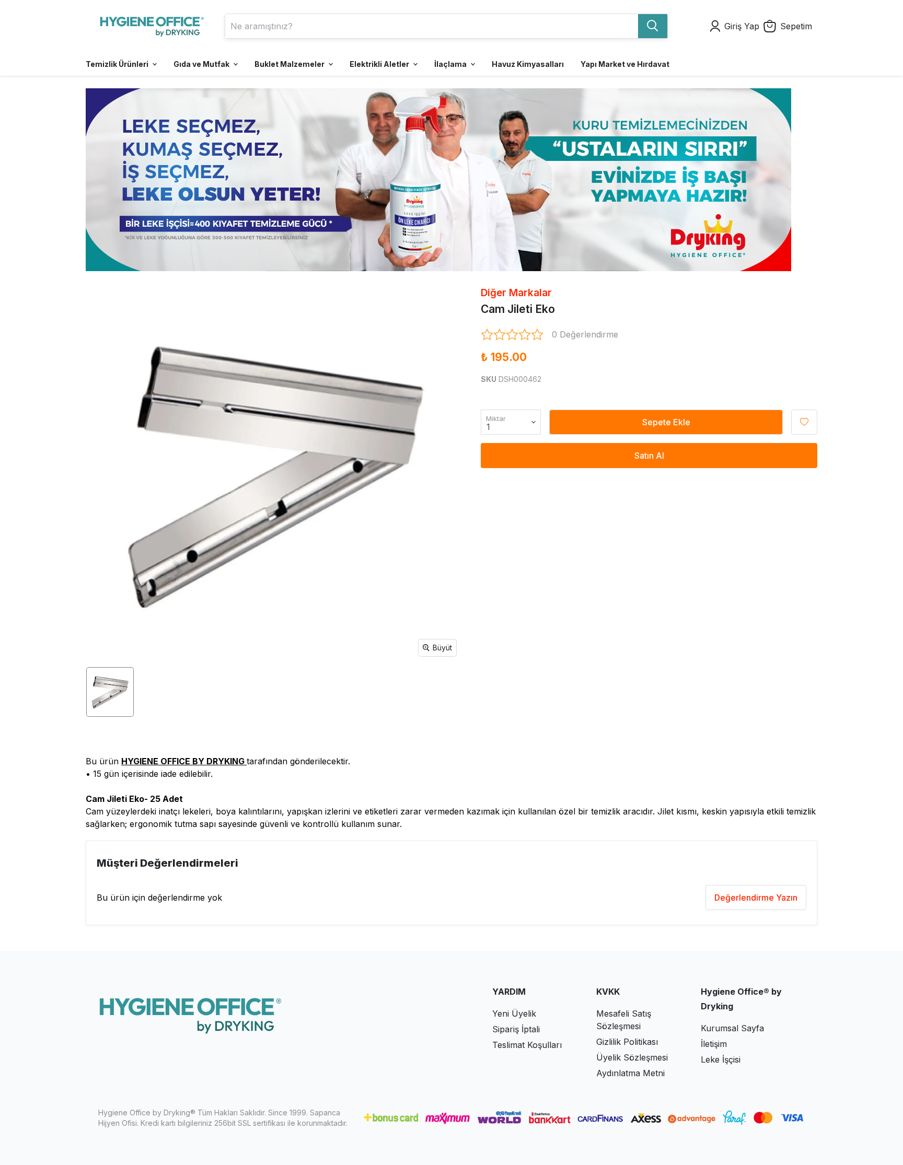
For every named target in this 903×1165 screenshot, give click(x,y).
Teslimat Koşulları (527, 1045)
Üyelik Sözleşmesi (632, 1057)
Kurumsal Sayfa (732, 1028)
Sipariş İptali (516, 1029)
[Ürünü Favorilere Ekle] (804, 422)
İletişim (714, 1044)
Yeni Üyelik (514, 1013)
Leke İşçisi (720, 1059)
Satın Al (649, 455)
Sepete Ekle (666, 422)
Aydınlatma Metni (630, 1073)
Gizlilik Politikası (627, 1041)
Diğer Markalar (516, 293)
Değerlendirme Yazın (755, 897)
